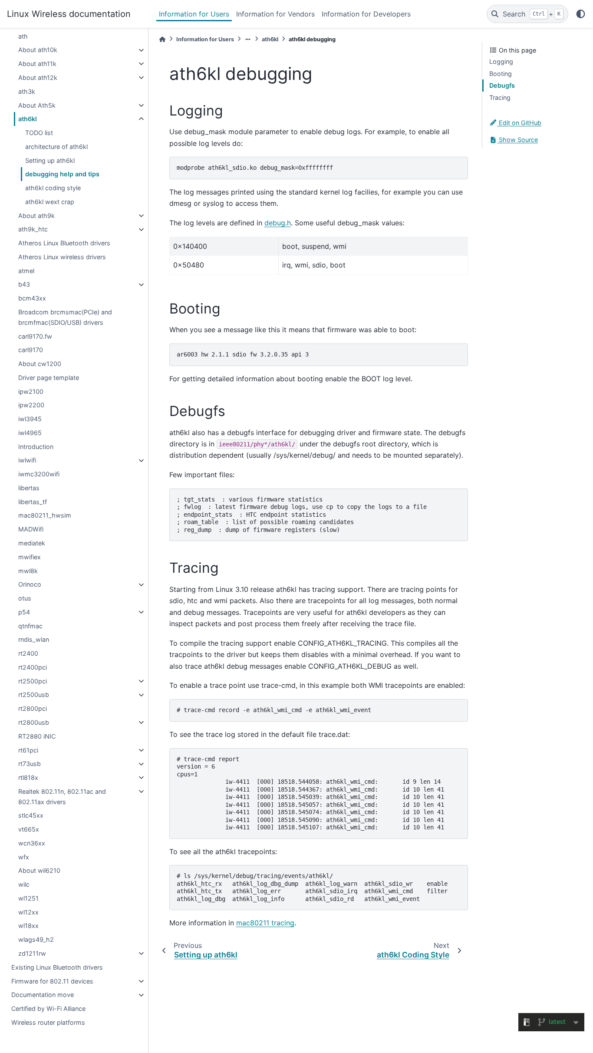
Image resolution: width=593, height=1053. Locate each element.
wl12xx (28, 912)
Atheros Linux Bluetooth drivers (64, 243)
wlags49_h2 (36, 939)
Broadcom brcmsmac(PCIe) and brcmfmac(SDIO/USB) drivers (65, 317)
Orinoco (29, 584)
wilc (24, 884)
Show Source (517, 140)
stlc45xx (30, 815)
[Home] (162, 39)
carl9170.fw (35, 336)
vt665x (28, 829)
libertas (29, 488)
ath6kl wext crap (49, 201)
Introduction (35, 446)
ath (23, 36)
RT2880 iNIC (37, 736)
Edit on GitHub (519, 122)
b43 (24, 284)
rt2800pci (32, 708)
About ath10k (37, 50)
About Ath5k (37, 105)
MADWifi (30, 529)
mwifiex (29, 557)
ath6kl (27, 119)
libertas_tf (32, 501)
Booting (500, 73)
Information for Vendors (275, 14)
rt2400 (28, 653)
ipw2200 (31, 405)
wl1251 (28, 898)
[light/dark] (580, 14)
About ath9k (36, 215)
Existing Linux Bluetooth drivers (57, 967)
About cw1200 (39, 363)
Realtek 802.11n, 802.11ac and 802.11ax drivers (62, 796)
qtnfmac (30, 626)
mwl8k (28, 570)
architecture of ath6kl (56, 146)
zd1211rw (32, 953)
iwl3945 (30, 419)
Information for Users (194, 14)
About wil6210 (39, 871)
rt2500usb (33, 695)
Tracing (500, 97)
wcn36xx (31, 843)
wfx (23, 857)
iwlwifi (27, 460)
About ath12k (37, 77)
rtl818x (28, 777)
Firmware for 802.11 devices (52, 981)
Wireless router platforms (48, 1022)
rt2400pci (32, 667)
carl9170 (30, 350)
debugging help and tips (62, 174)
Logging (501, 61)
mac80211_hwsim (44, 515)
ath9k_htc (33, 229)
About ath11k (37, 63)
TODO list (39, 132)
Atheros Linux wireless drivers (62, 257)
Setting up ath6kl (50, 160)
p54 (24, 612)
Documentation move (42, 995)
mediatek (31, 543)
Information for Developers (366, 14)
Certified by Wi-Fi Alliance (48, 1008)
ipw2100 (30, 391)
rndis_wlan (33, 640)
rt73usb (29, 764)
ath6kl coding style (53, 187)
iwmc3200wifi (38, 474)
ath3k (26, 91)
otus (24, 598)
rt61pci (28, 750)
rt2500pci (32, 681)
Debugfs (502, 85)
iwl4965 (30, 432)
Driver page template (48, 377)
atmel (26, 270)
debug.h (277, 222)
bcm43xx (32, 298)
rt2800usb (33, 722)
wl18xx (28, 926)
